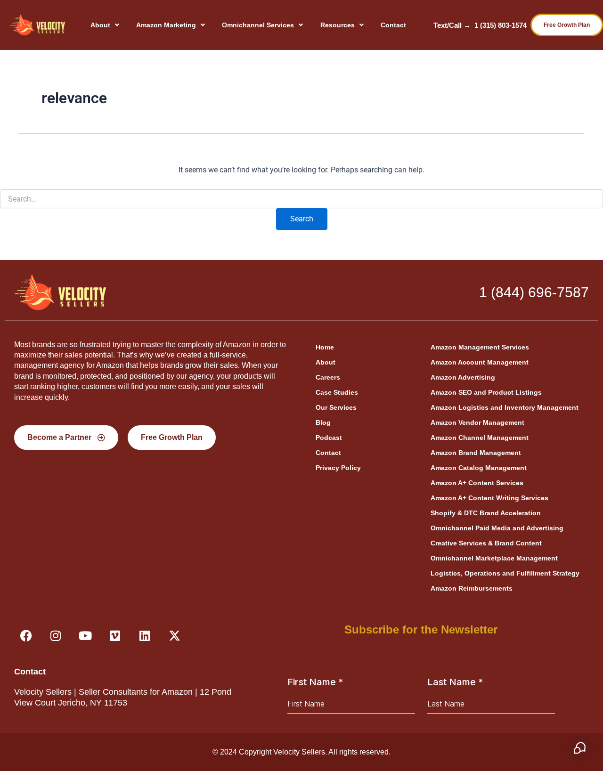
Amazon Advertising (463, 377)
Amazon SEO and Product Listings (486, 392)
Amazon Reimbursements (472, 588)
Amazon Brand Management (476, 452)
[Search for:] (301, 199)
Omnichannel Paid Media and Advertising (497, 528)
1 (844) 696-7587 (534, 292)
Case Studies (337, 392)
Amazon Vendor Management (477, 422)
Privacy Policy (338, 467)
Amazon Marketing (166, 25)
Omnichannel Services (258, 25)
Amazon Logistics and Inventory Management (505, 407)
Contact (393, 25)
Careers (328, 377)
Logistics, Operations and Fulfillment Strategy (505, 573)
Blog (323, 422)
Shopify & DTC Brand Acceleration (486, 513)
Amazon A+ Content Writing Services (489, 498)
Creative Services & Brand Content (486, 543)
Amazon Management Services (480, 347)
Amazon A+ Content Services (477, 483)
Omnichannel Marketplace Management (494, 558)
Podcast (329, 437)
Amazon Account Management (480, 362)
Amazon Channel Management (480, 437)
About (100, 25)
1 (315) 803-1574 (500, 25)
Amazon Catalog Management (479, 467)
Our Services (336, 407)
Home (325, 347)
